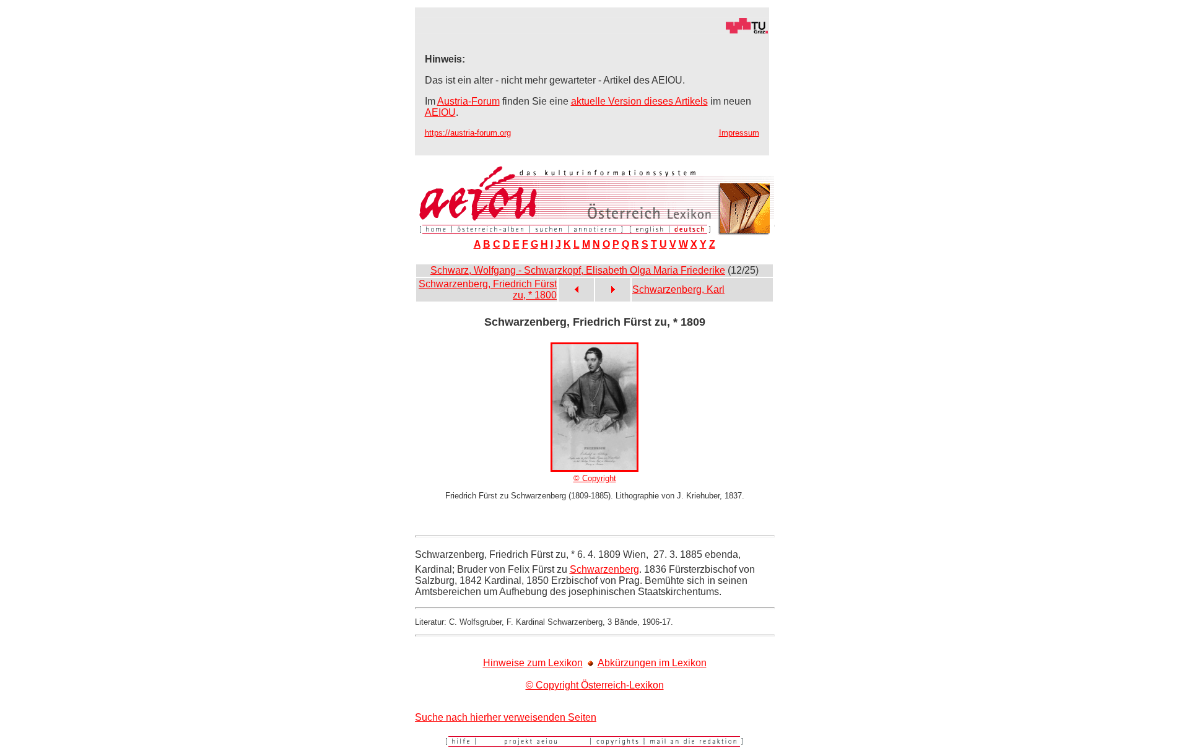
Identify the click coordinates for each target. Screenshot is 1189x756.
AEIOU (440, 112)
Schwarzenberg (604, 569)
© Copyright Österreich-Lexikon (595, 685)
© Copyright (594, 478)
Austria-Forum (468, 101)
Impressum (739, 132)
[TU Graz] (592, 30)
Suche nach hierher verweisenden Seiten (505, 717)
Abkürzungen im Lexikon (652, 663)
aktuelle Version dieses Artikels (639, 101)
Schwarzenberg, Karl (678, 289)
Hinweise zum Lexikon (533, 663)
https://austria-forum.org (468, 132)
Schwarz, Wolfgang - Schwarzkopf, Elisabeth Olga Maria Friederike (577, 270)
